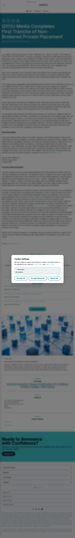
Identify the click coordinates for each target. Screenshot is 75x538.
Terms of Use (49, 264)
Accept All (21, 278)
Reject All (54, 278)
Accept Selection (38, 278)
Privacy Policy (37, 264)
